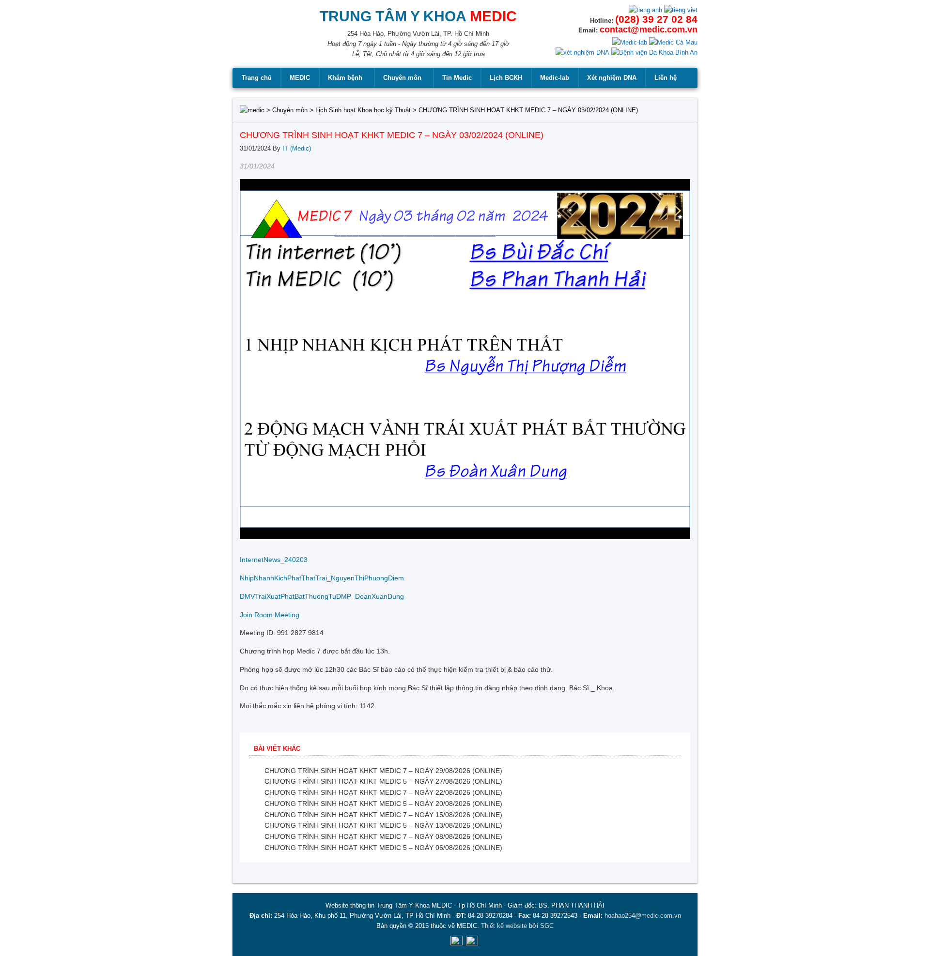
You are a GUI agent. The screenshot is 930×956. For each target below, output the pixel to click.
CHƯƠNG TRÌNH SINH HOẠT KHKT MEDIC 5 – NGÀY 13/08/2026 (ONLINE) (383, 825)
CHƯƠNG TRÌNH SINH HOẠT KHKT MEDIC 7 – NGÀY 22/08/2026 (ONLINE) (383, 792)
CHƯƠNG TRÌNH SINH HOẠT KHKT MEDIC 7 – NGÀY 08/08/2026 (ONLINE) (383, 836)
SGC (547, 925)
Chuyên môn (402, 77)
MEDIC (300, 77)
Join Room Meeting (269, 615)
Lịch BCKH (506, 77)
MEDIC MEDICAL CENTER (262, 39)
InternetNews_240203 (274, 559)
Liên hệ (665, 77)
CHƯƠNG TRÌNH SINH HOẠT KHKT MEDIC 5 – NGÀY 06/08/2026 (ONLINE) (383, 847)
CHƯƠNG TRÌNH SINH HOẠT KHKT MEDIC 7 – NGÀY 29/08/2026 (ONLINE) (383, 770)
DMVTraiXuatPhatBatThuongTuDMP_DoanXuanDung (322, 596)
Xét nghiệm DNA (611, 77)
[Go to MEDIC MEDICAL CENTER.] (252, 110)
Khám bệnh (345, 77)
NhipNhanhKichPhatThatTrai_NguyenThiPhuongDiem (322, 578)
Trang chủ (257, 77)
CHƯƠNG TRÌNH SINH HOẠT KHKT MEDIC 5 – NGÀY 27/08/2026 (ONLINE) (383, 781)
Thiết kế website (504, 925)
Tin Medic (457, 77)
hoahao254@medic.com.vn (642, 915)
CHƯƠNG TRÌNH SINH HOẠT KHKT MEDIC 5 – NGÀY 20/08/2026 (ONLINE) (383, 803)
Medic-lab (554, 77)
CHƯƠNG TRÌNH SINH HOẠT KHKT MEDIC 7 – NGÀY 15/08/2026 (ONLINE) (383, 815)
